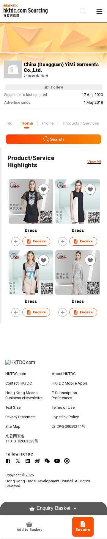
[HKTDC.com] (53, 365)
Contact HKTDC (18, 383)
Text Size (13, 407)
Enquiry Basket (53, 508)
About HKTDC (63, 373)
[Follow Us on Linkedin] (27, 461)
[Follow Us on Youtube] (57, 461)
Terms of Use (63, 407)
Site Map (13, 426)
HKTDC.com (15, 373)
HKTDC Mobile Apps (69, 383)
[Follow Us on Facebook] (8, 461)
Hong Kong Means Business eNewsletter (24, 395)
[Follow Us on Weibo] (37, 461)
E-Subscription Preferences (64, 395)
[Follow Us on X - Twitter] (18, 461)
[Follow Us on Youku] (67, 461)
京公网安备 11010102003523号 (21, 438)
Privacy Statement (20, 417)
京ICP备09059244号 (68, 426)
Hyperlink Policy (65, 417)
